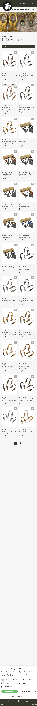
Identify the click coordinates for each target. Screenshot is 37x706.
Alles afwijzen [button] (27, 691)
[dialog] (18, 682)
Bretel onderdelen (28, 9)
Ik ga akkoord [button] (9, 691)
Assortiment (13, 9)
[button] (18, 696)
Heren (20, 9)
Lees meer (10, 675)
